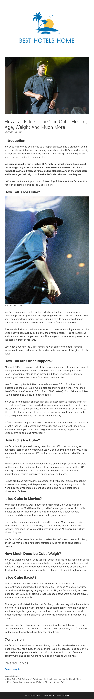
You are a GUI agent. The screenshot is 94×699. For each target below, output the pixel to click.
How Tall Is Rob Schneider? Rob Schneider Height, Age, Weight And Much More (44, 679)
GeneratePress (63, 695)
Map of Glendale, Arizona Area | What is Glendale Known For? (35, 682)
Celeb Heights (12, 669)
